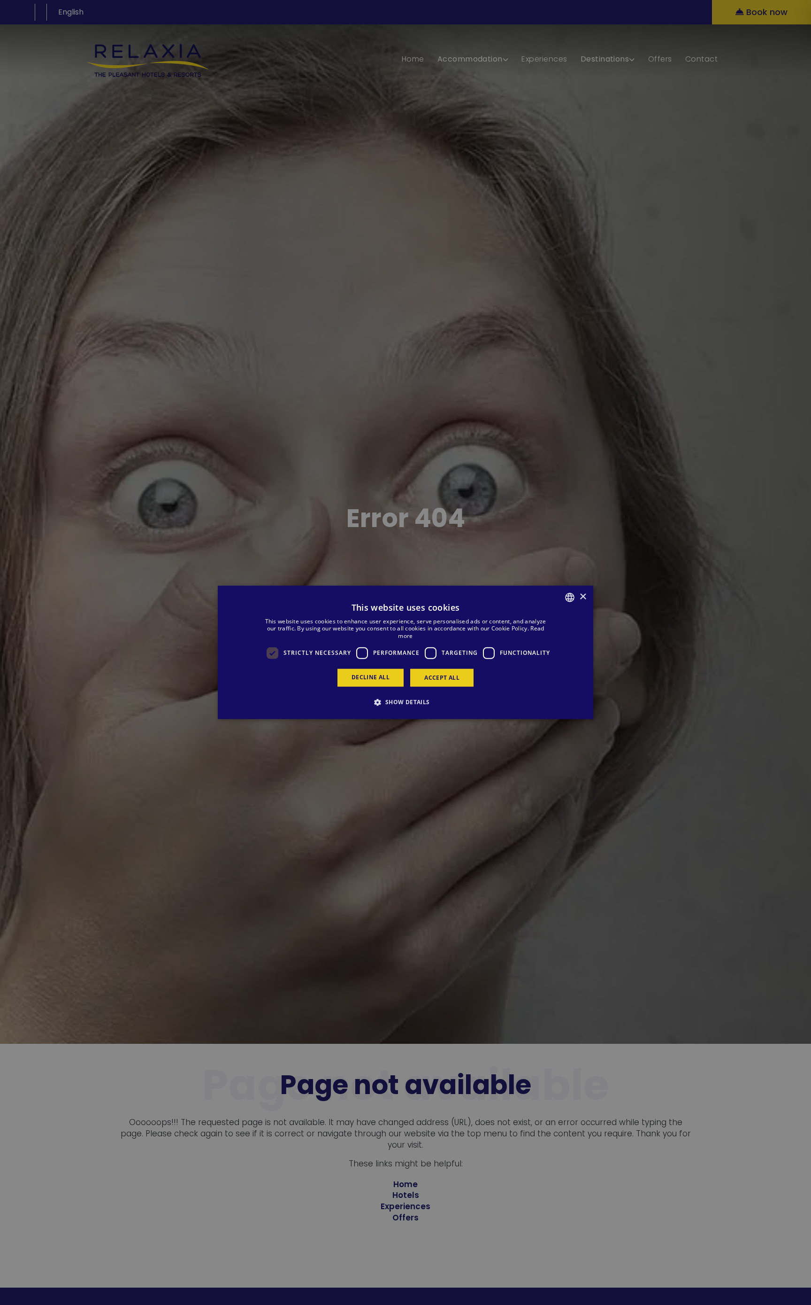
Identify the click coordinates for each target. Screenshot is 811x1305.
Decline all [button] (371, 677)
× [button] (582, 596)
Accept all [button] (441, 678)
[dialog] (405, 653)
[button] (405, 701)
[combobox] (569, 597)
